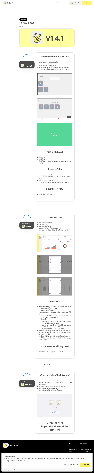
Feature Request (73, 449)
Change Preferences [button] (71, 465)
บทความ (82, 447)
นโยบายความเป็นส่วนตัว (85, 449)
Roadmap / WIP (73, 447)
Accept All (85, 465)
